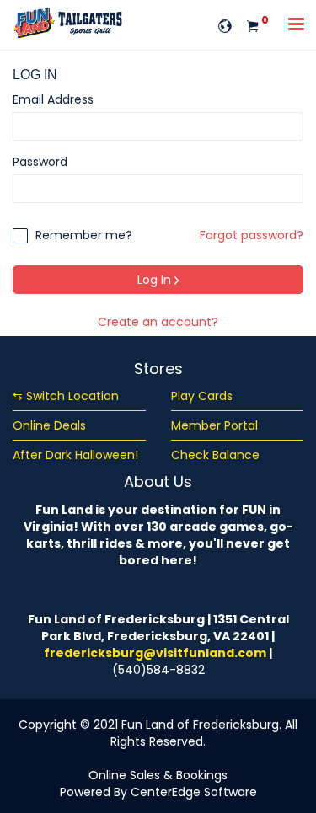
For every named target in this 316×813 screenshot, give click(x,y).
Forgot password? (251, 235)
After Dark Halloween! (75, 455)
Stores (158, 368)
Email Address (53, 99)
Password (40, 161)
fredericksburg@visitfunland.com (155, 653)
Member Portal (214, 425)
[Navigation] (296, 26)
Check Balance (215, 455)
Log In (155, 279)
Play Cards (202, 396)
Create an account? (158, 321)
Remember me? (82, 235)
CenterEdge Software (194, 792)
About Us (158, 481)
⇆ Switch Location (66, 396)
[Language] (225, 25)
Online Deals (49, 425)
